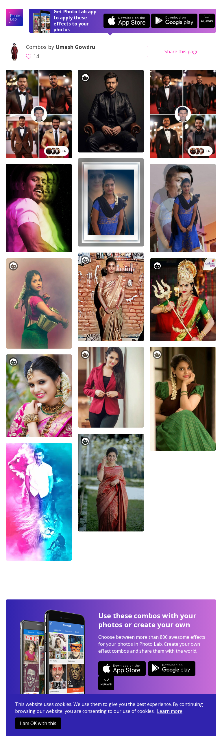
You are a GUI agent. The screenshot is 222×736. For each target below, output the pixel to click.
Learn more (169, 711)
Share (181, 51)
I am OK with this (38, 723)
